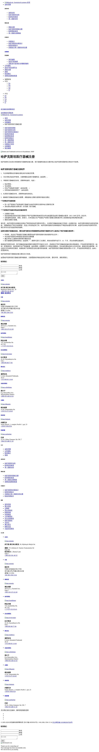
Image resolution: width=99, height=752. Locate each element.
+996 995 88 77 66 (6, 363)
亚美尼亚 (8, 504)
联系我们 (8, 74)
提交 (3, 276)
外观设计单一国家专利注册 (18, 47)
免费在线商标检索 (11, 76)
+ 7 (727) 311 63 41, (7, 346)
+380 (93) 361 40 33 (7, 291)
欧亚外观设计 (9, 496)
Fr (9, 90)
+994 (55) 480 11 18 (7, 441)
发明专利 (12, 13)
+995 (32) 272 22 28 (7, 329)
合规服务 (8, 146)
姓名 (20, 266)
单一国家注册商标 (15, 33)
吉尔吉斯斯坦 (9, 518)
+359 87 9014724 (6, 426)
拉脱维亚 (8, 514)
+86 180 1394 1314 (7, 312)
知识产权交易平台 (11, 67)
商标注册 (12, 27)
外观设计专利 (9, 144)
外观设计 (12, 41)
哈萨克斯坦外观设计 (15, 43)
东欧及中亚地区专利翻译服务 (19, 63)
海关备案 (12, 59)
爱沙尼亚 (8, 506)
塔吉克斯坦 (8, 510)
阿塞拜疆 (8, 512)
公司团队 (8, 65)
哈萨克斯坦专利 (14, 15)
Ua (9, 87)
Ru (9, 85)
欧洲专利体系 (13, 17)
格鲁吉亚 (8, 526)
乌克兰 (7, 522)
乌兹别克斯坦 (9, 528)
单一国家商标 (9, 140)
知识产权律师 (13, 61)
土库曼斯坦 (8, 516)
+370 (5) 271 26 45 (7, 411)
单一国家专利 (13, 19)
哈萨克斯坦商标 (10, 128)
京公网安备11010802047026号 (62, 722)
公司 (20, 270)
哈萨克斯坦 (8, 520)
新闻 (6, 71)
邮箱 (20, 268)
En (9, 83)
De (9, 88)
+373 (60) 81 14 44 (7, 379)
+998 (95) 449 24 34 (7, 396)
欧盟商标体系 (13, 31)
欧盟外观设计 (13, 45)
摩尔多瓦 (8, 524)
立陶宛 (7, 508)
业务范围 (8, 4)
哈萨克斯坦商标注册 (15, 29)
